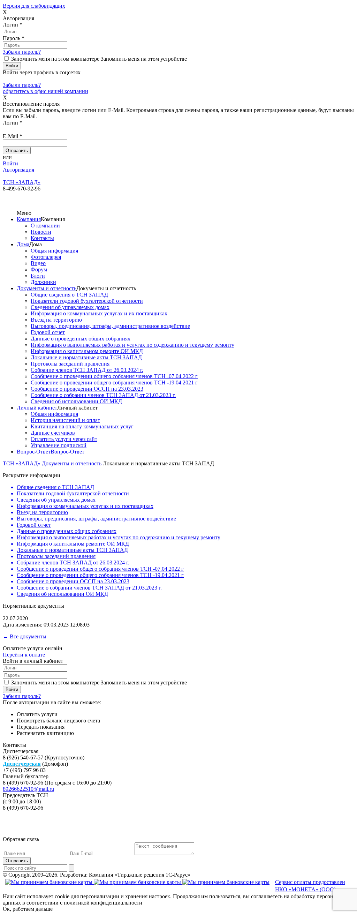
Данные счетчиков (53, 433)
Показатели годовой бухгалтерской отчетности (87, 301)
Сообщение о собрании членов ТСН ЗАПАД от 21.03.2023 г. (103, 395)
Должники (43, 282)
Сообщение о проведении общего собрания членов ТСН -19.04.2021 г (114, 382)
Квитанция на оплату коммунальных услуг (82, 426)
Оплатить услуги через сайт (64, 439)
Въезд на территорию (56, 320)
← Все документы (24, 636)
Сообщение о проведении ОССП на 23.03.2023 (87, 389)
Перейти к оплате (24, 655)
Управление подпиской (58, 445)
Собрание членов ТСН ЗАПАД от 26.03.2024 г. (87, 370)
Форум (39, 269)
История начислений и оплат (65, 420)
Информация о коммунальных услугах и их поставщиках (99, 313)
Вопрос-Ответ (34, 452)
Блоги (38, 276)
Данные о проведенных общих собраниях (80, 339)
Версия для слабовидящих (34, 6)
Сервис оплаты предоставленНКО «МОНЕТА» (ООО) (310, 885)
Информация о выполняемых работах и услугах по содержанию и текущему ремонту (132, 345)
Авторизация (18, 170)
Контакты (42, 238)
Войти (10, 163)
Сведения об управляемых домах (70, 307)
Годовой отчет (48, 332)
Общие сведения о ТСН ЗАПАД (69, 295)
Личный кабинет (37, 408)
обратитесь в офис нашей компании (45, 91)
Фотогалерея (46, 257)
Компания (29, 219)
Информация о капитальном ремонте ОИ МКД (87, 351)
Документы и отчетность (46, 288)
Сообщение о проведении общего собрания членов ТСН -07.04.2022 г (114, 376)
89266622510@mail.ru (28, 789)
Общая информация (54, 251)
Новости (41, 232)
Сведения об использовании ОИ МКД (76, 401)
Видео (38, 263)
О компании (45, 225)
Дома (23, 244)
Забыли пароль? (22, 52)
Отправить (17, 860)
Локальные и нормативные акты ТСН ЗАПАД (86, 357)
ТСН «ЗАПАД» (22, 463)
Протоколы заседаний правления (70, 364)
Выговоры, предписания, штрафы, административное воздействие (110, 326)
